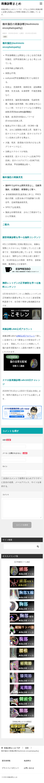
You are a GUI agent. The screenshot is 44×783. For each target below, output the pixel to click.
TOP (12, 748)
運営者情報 (6, 761)
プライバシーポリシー (10, 768)
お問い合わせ (29, 768)
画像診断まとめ (11, 3)
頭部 (5, 37)
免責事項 (27, 761)
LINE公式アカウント (25, 336)
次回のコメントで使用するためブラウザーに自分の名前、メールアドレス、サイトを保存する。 (21, 482)
